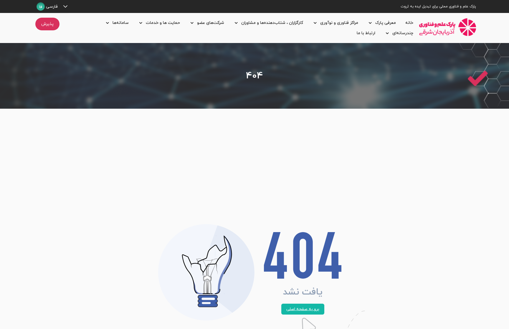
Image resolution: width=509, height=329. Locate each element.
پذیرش (47, 24)
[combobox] (47, 6)
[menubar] (240, 28)
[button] (65, 6)
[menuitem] (408, 23)
